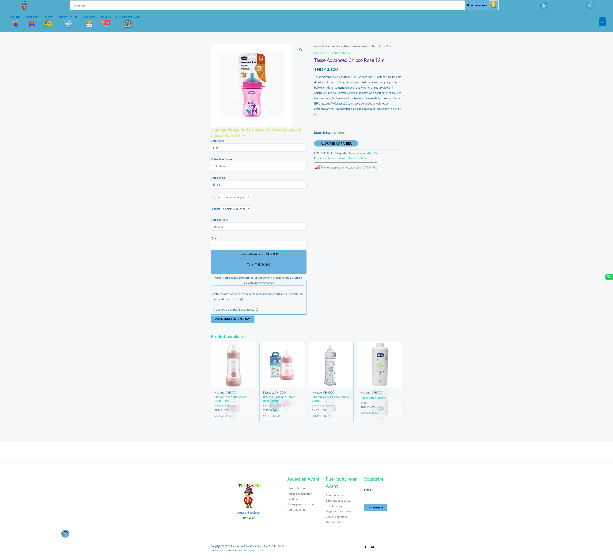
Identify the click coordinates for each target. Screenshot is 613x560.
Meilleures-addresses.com (250, 550)
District (215, 208)
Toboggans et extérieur (302, 504)
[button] (301, 50)
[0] (589, 5)
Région (215, 197)
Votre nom (217, 141)
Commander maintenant (232, 319)
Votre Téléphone (221, 159)
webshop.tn (221, 550)
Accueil (318, 46)
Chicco (345, 53)
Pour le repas (334, 506)
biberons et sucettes (348, 157)
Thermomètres (335, 495)
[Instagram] (372, 546)
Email (368, 490)
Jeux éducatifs (296, 509)
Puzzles (292, 499)
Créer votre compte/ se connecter (234, 309)
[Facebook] (365, 546)
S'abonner (376, 507)
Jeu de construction (299, 493)
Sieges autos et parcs (339, 511)
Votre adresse (219, 219)
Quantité (216, 238)
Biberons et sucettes (337, 46)
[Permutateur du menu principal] (602, 21)
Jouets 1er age (296, 488)
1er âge (332, 157)
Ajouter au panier (336, 143)
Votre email (218, 177)
